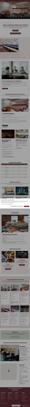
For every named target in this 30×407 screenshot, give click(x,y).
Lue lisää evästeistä (10, 202)
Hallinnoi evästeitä (20, 206)
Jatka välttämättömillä (13, 206)
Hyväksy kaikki (26, 206)
